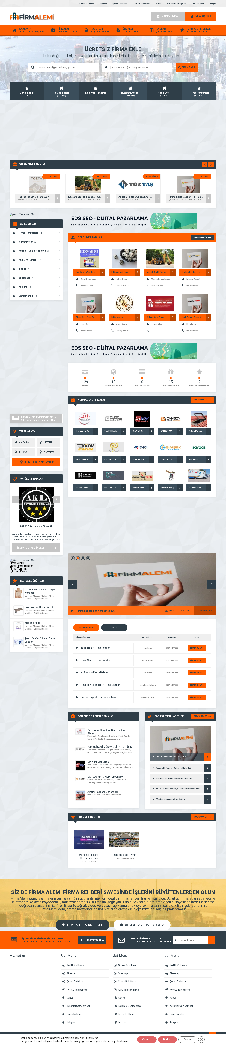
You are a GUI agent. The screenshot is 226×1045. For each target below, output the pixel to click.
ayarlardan (105, 1041)
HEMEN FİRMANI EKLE (84, 925)
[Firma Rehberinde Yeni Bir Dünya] (180, 730)
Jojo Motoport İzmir (124, 854)
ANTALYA (49, 452)
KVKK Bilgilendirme (141, 4)
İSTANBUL (50, 442)
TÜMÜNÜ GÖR (200, 237)
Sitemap (103, 4)
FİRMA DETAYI (196, 648)
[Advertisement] (113, 130)
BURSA (23, 452)
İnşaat (25, 268)
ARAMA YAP (188, 67)
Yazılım (25, 286)
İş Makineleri (28, 241)
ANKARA (24, 442)
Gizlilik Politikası (86, 4)
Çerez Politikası (119, 4)
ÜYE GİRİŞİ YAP (202, 16)
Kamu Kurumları (30, 259)
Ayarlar (188, 1039)
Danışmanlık (28, 295)
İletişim (213, 4)
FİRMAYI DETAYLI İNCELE (30, 547)
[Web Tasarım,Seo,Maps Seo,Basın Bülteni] (23, 214)
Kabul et (146, 1039)
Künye (159, 4)
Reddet (167, 1039)
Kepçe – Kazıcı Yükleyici (34, 250)
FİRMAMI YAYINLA (94, 940)
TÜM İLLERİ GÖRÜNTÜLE (39, 462)
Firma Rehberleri (31, 232)
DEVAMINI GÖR (205, 611)
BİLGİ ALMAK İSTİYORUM (143, 925)
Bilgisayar (26, 277)
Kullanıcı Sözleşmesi (176, 4)
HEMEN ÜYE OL (170, 16)
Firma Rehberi (198, 4)
